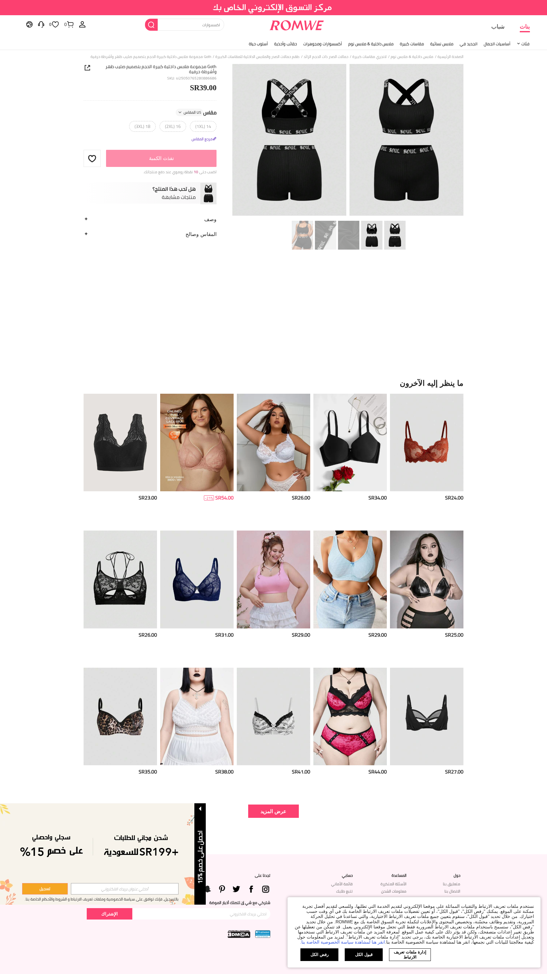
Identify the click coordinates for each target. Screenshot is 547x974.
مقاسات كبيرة (412, 44)
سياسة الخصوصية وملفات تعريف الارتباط (103, 899)
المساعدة (399, 875)
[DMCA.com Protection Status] (239, 934)
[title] (273, 383)
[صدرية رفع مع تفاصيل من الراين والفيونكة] (350, 443)
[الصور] (347, 141)
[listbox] (82, 24)
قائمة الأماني (342, 884)
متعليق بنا (451, 884)
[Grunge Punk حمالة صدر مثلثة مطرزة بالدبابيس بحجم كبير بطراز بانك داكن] (426, 579)
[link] (273, 7)
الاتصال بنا (452, 891)
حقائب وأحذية (285, 44)
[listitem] (426, 460)
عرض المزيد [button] (273, 811)
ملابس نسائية (441, 44)
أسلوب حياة (258, 44)
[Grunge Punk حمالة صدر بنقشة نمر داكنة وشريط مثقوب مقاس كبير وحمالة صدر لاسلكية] (120, 717)
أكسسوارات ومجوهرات (322, 44)
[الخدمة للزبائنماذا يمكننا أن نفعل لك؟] (41, 24)
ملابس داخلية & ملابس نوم (370, 44)
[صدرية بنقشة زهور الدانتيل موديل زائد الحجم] (120, 443)
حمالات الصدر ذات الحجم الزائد (326, 56)
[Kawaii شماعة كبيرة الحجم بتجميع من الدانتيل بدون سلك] (197, 717)
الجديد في (468, 44)
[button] (92, 158)
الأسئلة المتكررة (393, 884)
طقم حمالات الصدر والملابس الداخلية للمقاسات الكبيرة (257, 56)
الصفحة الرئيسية (450, 56)
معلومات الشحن (393, 891)
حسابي (347, 875)
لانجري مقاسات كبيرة (369, 56)
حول (457, 875)
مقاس (200, 112)
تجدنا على (262, 875)
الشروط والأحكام (54, 899)
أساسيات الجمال (497, 44)
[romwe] (296, 24)
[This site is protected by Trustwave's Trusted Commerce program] (262, 934)
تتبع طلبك (344, 891)
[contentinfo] (454, 497)
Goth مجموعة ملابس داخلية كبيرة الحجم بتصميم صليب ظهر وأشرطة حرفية (161, 69)
